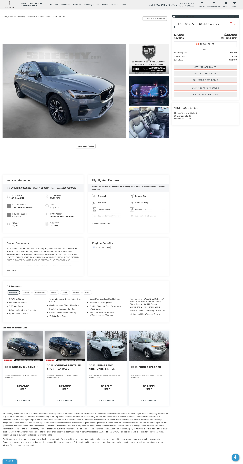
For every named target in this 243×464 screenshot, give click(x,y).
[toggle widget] (235, 457)
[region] (205, 56)
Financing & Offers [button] (91, 4)
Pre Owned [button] (65, 4)
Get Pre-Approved (205, 67)
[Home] (50, 4)
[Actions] (234, 24)
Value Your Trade (205, 73)
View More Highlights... (102, 223)
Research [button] (114, 4)
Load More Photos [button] (86, 146)
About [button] (124, 4)
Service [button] (105, 4)
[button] (64, 90)
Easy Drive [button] (77, 4)
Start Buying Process (205, 87)
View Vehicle (23, 400)
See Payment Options (205, 94)
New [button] (56, 4)
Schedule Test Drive (205, 80)
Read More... (12, 270)
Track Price (207, 44)
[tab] (13, 292)
